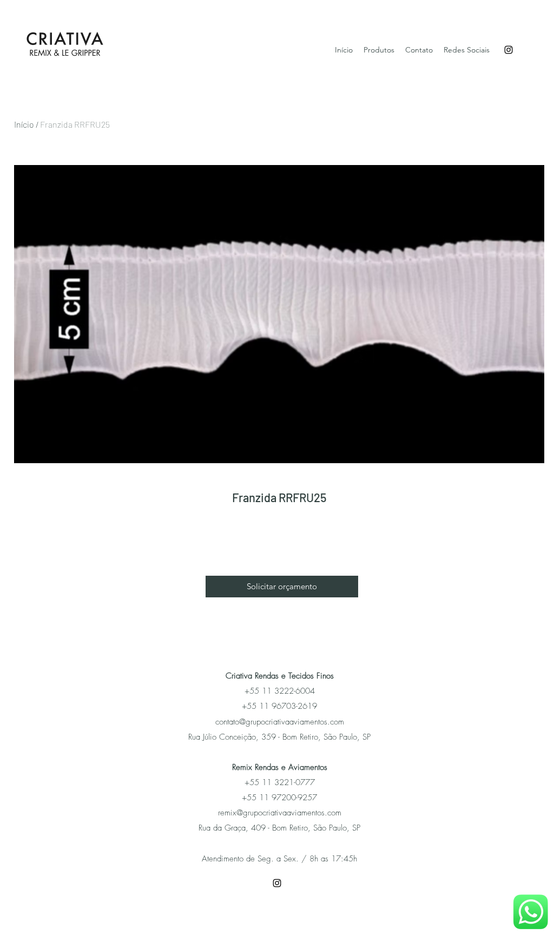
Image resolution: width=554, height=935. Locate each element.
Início (24, 124)
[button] (282, 586)
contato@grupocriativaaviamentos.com (279, 721)
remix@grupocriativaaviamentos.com (279, 812)
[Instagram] (508, 49)
